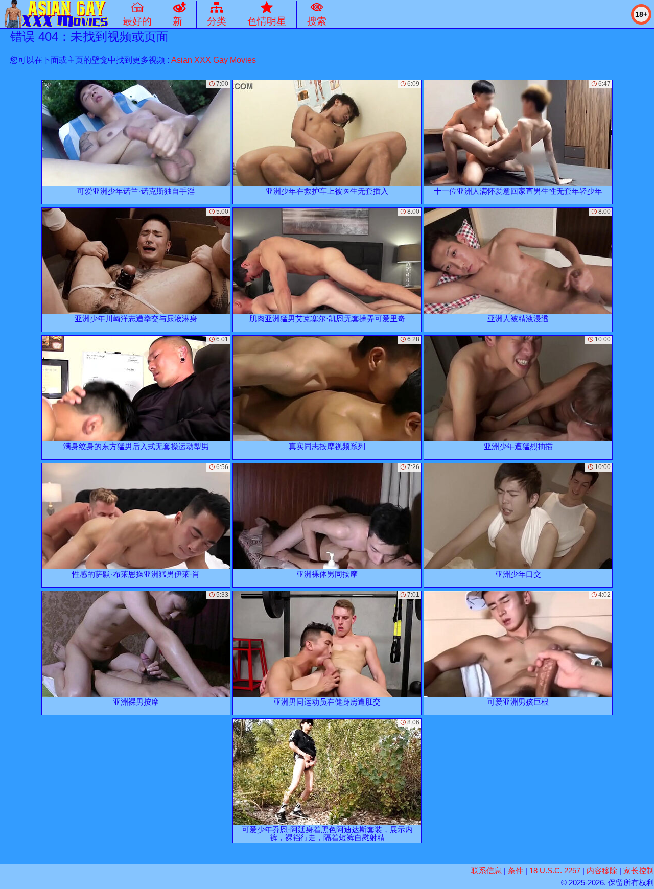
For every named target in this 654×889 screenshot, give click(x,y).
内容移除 (602, 870)
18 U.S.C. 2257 (554, 870)
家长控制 (638, 870)
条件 (515, 870)
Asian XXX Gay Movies (213, 60)
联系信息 (486, 870)
